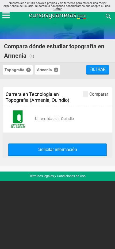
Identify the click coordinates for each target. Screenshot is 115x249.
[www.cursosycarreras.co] (58, 16)
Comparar (98, 94)
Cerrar (57, 9)
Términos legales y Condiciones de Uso (57, 176)
